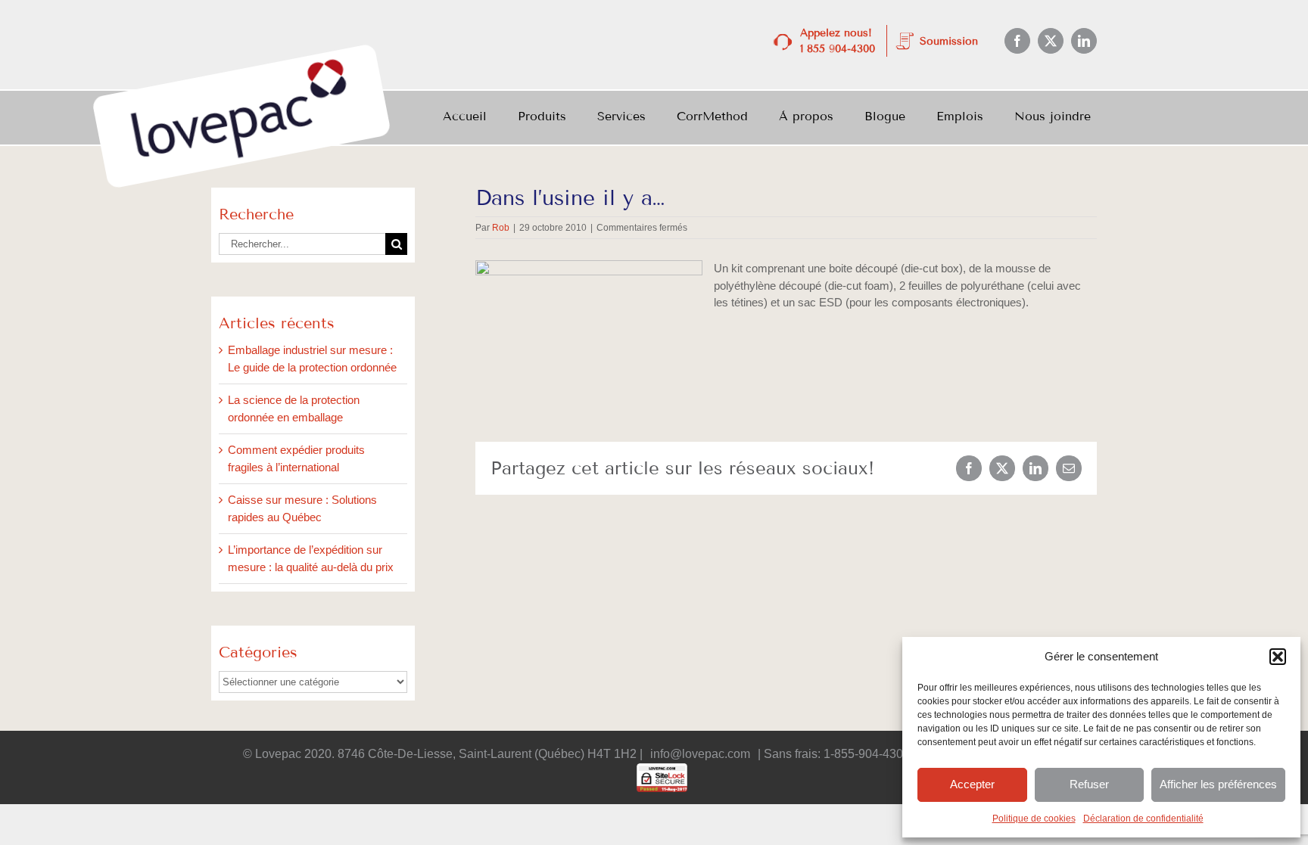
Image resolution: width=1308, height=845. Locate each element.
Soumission (949, 41)
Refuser (1089, 784)
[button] (1277, 656)
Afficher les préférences (1218, 784)
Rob (500, 227)
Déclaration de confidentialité (1143, 818)
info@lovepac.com (700, 753)
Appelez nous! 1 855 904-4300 (837, 40)
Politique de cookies (1034, 818)
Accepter (972, 784)
